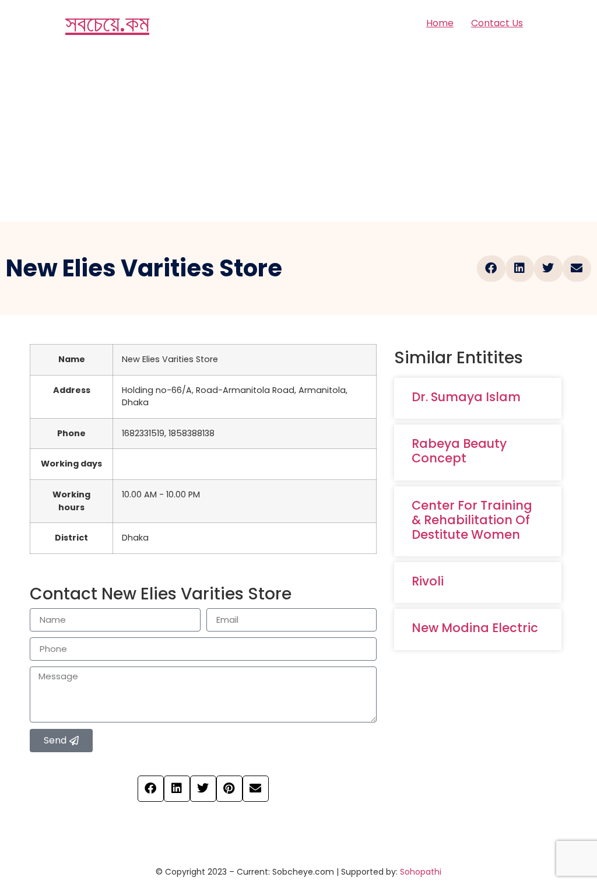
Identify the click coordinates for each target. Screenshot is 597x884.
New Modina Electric (475, 627)
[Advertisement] (298, 134)
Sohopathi (420, 872)
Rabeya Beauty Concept (459, 450)
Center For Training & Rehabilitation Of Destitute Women (472, 520)
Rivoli (428, 581)
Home (440, 23)
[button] (491, 268)
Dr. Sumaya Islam (466, 396)
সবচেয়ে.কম (107, 23)
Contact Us (497, 23)
